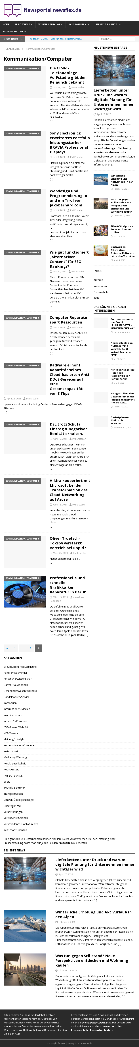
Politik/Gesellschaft (15, 763)
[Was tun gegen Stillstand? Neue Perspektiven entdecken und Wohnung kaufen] (101, 203)
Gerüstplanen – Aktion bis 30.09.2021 (120, 420)
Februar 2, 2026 (121, 188)
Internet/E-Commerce (16, 721)
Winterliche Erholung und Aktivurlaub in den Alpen (122, 180)
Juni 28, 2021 (59, 87)
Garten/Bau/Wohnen (16, 685)
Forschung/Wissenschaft (18, 678)
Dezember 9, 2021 (122, 332)
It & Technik (22, 24)
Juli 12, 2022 (119, 359)
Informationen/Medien (17, 709)
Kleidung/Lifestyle (14, 739)
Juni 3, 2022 (119, 383)
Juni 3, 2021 (59, 210)
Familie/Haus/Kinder (15, 672)
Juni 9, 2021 (59, 157)
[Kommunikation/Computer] (25, 82)
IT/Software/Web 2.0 (16, 727)
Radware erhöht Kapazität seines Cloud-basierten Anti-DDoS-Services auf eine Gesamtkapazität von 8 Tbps (70, 379)
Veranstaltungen (13, 812)
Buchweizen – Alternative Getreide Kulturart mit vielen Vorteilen (123, 251)
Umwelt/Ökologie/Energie (19, 799)
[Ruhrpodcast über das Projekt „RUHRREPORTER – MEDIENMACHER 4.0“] (101, 323)
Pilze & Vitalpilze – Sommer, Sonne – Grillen (122, 229)
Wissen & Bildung (49, 24)
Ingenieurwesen (13, 715)
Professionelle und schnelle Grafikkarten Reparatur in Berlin (68, 584)
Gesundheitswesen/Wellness (20, 691)
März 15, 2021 (60, 597)
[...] (112, 164)
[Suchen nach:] (117, 39)
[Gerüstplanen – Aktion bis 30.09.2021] (101, 421)
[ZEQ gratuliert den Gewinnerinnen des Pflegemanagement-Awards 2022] (101, 397)
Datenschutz (101, 292)
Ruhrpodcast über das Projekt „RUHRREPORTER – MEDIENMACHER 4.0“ (122, 323)
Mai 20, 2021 (59, 271)
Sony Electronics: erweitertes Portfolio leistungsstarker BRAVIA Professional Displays (70, 142)
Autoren (98, 280)
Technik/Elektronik (14, 787)
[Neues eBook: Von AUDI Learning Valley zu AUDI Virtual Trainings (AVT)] (101, 346)
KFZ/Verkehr (11, 733)
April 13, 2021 (60, 504)
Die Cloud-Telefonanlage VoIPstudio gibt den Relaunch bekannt (68, 75)
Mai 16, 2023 (119, 236)
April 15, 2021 (60, 438)
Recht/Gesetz (11, 769)
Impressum (100, 286)
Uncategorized (12, 806)
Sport (7, 781)
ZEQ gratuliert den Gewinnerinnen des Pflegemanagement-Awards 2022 (123, 398)
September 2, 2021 (123, 427)
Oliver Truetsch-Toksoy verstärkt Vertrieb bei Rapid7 (68, 543)
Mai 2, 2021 (59, 327)
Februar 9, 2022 (121, 406)
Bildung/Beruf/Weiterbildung (20, 666)
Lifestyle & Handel (106, 24)
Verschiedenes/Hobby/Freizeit (21, 824)
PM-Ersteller (78, 87)
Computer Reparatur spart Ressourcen (69, 320)
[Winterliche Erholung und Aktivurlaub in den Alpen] (101, 179)
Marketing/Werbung (15, 757)
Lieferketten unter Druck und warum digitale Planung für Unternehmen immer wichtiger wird (114, 99)
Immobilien (10, 703)
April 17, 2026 (104, 114)
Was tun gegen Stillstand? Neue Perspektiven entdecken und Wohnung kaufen (121, 205)
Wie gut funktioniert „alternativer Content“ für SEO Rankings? (69, 259)
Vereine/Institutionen (16, 818)
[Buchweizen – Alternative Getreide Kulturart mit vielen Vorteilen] (101, 250)
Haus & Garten (77, 24)
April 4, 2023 (119, 260)
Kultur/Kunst (11, 751)
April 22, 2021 (14, 398)
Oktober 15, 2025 (122, 215)
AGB (96, 298)
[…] (51, 121)
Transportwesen (13, 793)
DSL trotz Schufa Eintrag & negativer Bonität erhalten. (68, 429)
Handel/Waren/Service (17, 697)
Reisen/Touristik (13, 775)
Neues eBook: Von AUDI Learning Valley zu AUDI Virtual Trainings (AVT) (122, 349)
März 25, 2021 (60, 553)
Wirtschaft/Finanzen (15, 830)
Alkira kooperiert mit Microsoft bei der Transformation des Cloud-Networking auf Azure (70, 490)
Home (6, 24)
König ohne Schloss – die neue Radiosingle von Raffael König (122, 374)
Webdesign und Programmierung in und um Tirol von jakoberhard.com (68, 198)
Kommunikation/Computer (19, 745)
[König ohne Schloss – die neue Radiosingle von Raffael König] (101, 373)
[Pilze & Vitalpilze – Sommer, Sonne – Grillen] (101, 230)
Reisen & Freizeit (13, 31)
